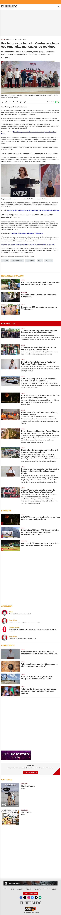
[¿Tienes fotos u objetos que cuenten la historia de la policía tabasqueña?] (10, 335)
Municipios (49, 260)
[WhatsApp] (10, 101)
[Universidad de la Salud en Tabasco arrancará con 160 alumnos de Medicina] (10, 654)
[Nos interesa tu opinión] (30, 883)
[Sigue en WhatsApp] (55, 101)
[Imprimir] (25, 101)
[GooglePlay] (40, 897)
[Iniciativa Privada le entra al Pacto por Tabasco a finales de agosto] (10, 366)
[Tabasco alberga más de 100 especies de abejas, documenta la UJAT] (10, 666)
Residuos (5, 260)
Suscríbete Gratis (30, 772)
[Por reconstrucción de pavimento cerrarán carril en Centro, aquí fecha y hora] (10, 284)
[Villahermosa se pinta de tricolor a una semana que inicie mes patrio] (10, 350)
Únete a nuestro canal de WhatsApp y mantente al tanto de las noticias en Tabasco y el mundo (27, 244)
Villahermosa (30, 260)
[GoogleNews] (32, 897)
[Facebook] (2, 101)
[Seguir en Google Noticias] (58, 101)
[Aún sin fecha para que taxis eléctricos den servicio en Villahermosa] (10, 383)
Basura (40, 260)
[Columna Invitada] (4, 629)
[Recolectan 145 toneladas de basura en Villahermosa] (10, 309)
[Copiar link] (21, 101)
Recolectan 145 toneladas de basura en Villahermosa (27, 233)
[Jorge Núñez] (4, 621)
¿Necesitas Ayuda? (30, 893)
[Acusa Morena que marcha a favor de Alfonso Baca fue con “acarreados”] (10, 496)
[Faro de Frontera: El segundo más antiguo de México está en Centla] (10, 679)
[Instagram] (28, 897)
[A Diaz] (4, 613)
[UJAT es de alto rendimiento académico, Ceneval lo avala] (10, 417)
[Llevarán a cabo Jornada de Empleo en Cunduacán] (10, 297)
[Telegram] (13, 101)
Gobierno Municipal (17, 260)
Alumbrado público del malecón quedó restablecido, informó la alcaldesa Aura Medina (33, 210)
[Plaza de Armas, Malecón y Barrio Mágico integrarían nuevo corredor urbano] (10, 436)
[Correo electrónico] (17, 101)
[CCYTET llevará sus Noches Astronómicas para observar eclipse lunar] (10, 400)
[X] (6, 101)
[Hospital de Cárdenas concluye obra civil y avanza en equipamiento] (10, 455)
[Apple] (36, 897)
